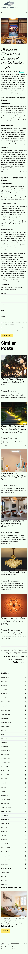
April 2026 (4, 694)
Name (3, 304)
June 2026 (4, 685)
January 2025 (5, 754)
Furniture (21, 72)
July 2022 (4, 876)
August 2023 (5, 823)
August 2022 (5, 872)
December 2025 (6, 710)
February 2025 (5, 750)
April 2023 (4, 839)
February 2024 (5, 799)
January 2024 (5, 803)
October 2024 (5, 767)
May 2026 (4, 690)
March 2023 (4, 843)
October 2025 (5, 718)
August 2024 (5, 775)
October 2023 (5, 815)
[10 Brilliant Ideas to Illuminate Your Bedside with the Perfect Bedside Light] (14, 904)
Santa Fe (5, 72)
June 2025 (4, 734)
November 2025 (6, 714)
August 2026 (5, 677)
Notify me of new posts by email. (10, 330)
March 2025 (4, 746)
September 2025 (6, 722)
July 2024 (4, 779)
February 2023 (5, 848)
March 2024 (4, 795)
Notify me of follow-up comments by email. (13, 327)
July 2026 (4, 681)
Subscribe (5, 930)
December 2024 (6, 758)
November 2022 (6, 860)
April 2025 (4, 742)
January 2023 (5, 852)
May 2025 (4, 738)
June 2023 (4, 831)
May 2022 (4, 880)
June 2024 (4, 783)
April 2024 (4, 791)
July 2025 (4, 730)
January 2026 (5, 706)
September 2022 (6, 868)
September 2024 (6, 771)
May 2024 (4, 787)
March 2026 (4, 698)
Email (2, 310)
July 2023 (4, 827)
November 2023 (6, 811)
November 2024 (6, 762)
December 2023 (6, 807)
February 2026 (5, 702)
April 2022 (4, 884)
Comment (4, 293)
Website (3, 316)
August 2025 (5, 726)
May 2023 (4, 835)
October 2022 (5, 864)
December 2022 (6, 856)
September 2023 (6, 819)
